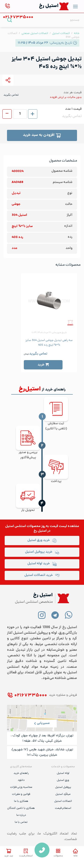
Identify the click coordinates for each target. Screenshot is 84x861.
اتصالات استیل (61, 33)
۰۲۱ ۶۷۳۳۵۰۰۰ (30, 695)
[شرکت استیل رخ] (62, 598)
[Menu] (75, 6)
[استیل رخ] (64, 6)
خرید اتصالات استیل (38, 575)
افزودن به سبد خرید (38, 135)
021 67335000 (42, 850)
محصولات (58, 856)
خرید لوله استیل (38, 563)
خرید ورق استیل (38, 540)
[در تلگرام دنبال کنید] (55, 615)
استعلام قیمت (26, 856)
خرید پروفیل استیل (38, 552)
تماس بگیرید (38, 353)
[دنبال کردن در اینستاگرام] (42, 615)
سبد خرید (8, 856)
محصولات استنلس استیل (23, 526)
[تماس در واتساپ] (68, 615)
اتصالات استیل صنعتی (34, 33)
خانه (75, 856)
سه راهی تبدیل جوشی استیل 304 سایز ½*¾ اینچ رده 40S (49, 343)
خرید (41, 364)
